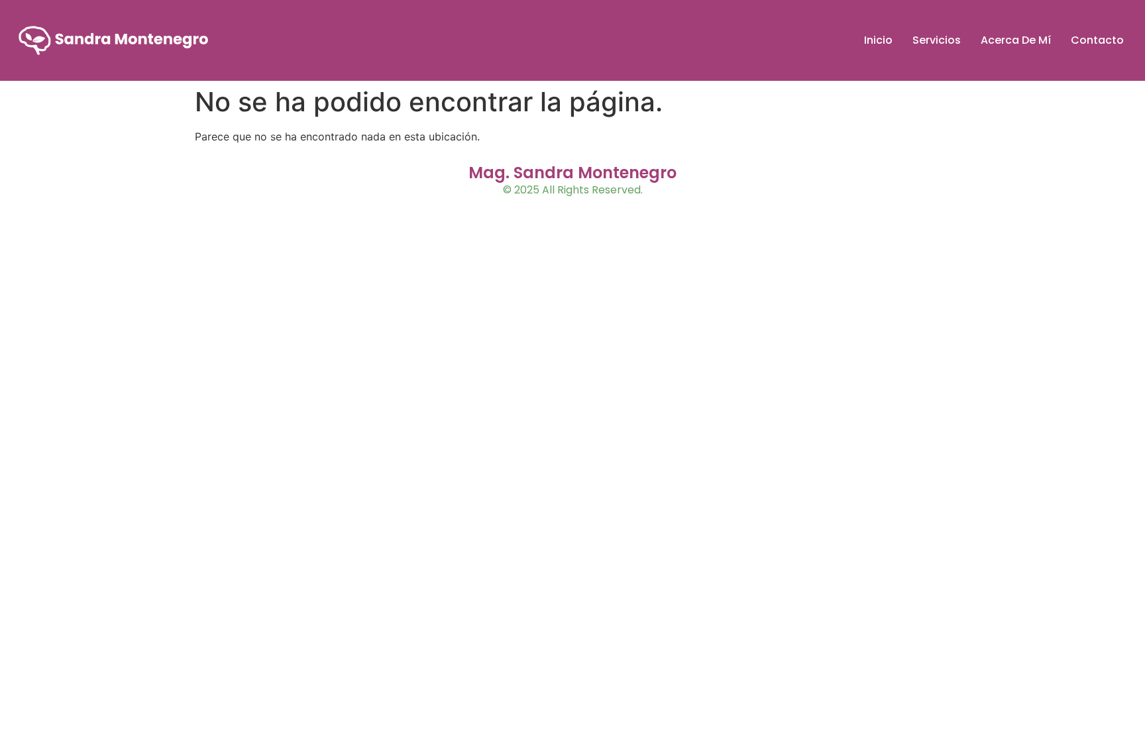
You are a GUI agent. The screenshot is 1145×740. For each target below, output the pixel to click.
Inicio (878, 40)
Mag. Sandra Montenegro (572, 173)
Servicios (936, 40)
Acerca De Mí (1016, 40)
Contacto (1097, 40)
